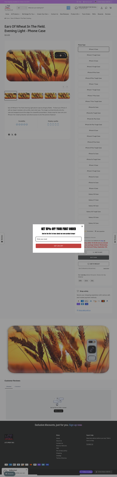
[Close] (82, 226)
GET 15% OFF (58, 246)
